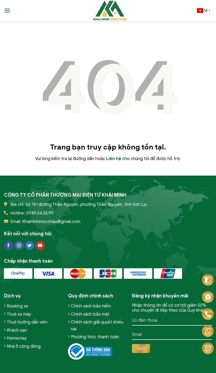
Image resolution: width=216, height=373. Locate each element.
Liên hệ (113, 158)
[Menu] (7, 10)
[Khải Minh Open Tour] (110, 10)
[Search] (16, 10)
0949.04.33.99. (40, 213)
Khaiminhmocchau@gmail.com (51, 221)
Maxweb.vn (17, 368)
